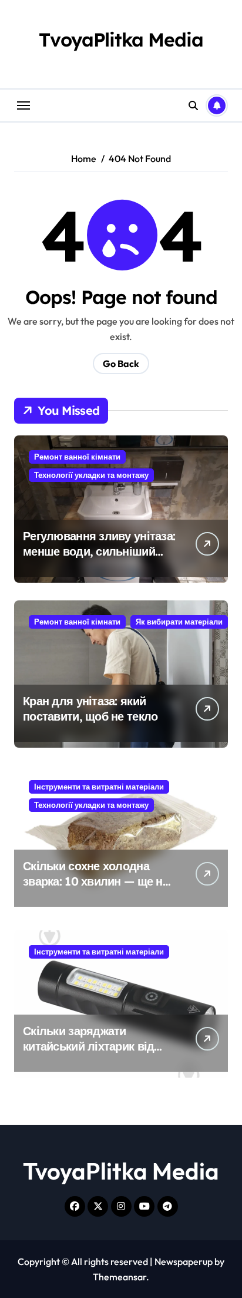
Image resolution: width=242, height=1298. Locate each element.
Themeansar (119, 1277)
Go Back (121, 363)
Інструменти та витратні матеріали (99, 786)
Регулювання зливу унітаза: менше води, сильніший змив (99, 551)
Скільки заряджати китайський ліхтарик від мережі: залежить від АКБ (93, 1046)
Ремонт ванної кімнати (77, 456)
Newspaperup (183, 1261)
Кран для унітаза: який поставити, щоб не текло (90, 708)
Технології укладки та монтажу (91, 475)
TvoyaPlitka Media (121, 39)
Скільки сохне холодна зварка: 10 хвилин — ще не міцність (96, 881)
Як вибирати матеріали (179, 621)
